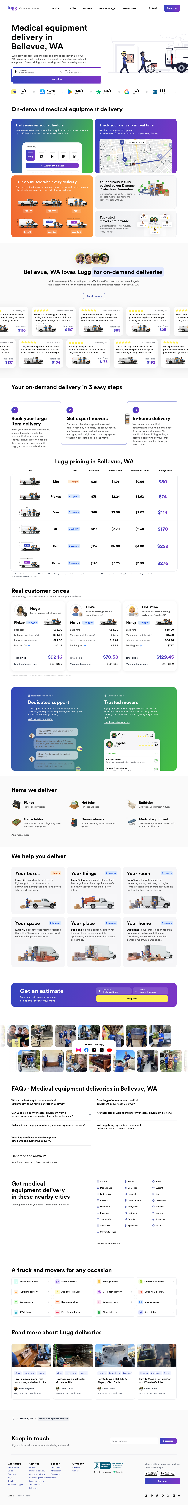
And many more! (20, 834)
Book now (172, 8)
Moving (32, 1467)
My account (56, 1471)
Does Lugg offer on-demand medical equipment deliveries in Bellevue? (117, 1102)
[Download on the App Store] (151, 1473)
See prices (57, 79)
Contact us (55, 1474)
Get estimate (129, 8)
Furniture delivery (37, 1471)
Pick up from (23, 70)
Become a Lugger (15, 1484)
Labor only (34, 1488)
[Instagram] (78, 1050)
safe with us (116, 199)
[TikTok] (94, 1050)
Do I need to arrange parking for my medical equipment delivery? (48, 1125)
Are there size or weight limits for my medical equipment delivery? (134, 1112)
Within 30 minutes (54, 165)
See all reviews (94, 296)
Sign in (154, 8)
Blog (10, 1477)
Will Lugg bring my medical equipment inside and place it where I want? (119, 1126)
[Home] (13, 1418)
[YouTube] (109, 1050)
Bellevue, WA (26, 1418)
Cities (73, 8)
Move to (67, 70)
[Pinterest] (163, 1496)
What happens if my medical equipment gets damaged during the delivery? (34, 1139)
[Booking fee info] (29, 645)
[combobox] (34, 71)
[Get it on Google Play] (167, 1473)
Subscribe (168, 1440)
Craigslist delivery (37, 1474)
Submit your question (21, 1162)
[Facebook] (86, 1050)
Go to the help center (46, 1162)
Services (56, 8)
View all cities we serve (108, 1243)
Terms (28, 1496)
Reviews (76, 1467)
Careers (75, 1471)
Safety (53, 1477)
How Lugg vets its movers (117, 721)
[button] (42, 321)
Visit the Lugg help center (40, 718)
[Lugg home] (12, 8)
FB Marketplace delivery (40, 1477)
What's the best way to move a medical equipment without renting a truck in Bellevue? (38, 1102)
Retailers (87, 8)
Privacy (21, 1496)
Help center (56, 1467)
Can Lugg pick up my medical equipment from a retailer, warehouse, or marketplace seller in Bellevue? (42, 1114)
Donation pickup (36, 1481)
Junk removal (35, 1484)
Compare (12, 1474)
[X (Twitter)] (102, 1050)
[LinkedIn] (174, 1496)
